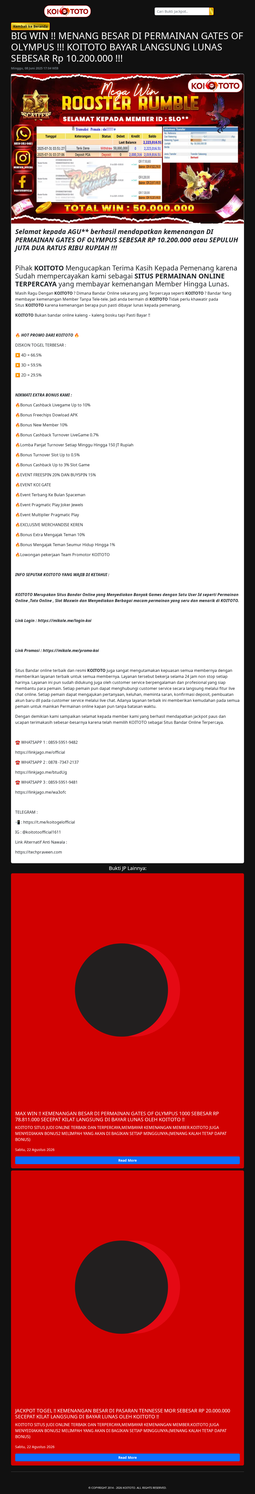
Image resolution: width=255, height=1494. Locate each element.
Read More (127, 1160)
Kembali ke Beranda (30, 26)
